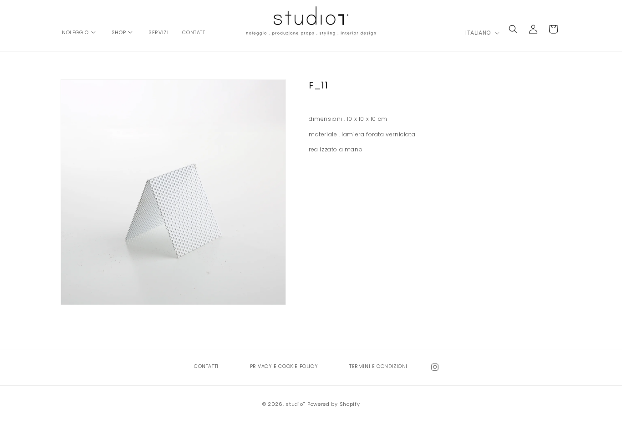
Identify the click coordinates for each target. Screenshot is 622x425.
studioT (296, 404)
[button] (80, 28)
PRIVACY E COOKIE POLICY (284, 366)
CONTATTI (206, 366)
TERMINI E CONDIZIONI (378, 366)
